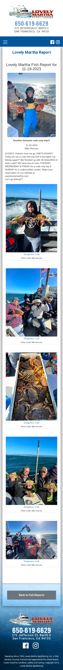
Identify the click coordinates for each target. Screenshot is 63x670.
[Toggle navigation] (5, 42)
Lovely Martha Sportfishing (31, 666)
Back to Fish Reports (31, 595)
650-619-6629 (31, 23)
